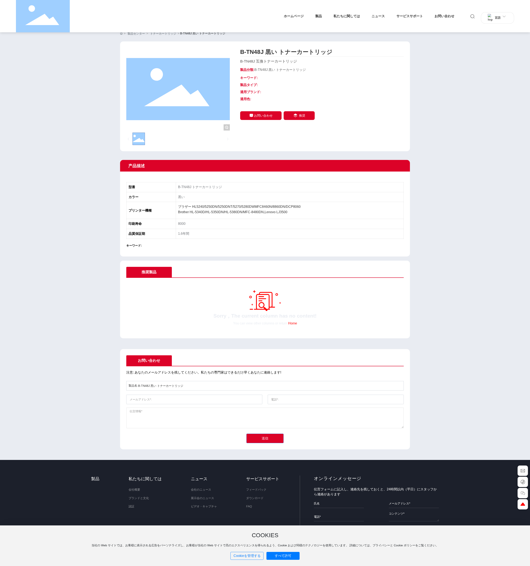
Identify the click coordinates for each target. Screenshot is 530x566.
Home (292, 323)
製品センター (136, 33)
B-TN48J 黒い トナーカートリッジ (280, 69)
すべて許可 (283, 556)
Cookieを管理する (247, 556)
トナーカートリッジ (163, 33)
